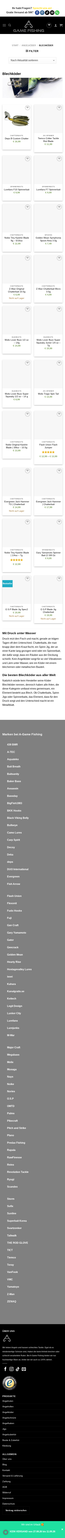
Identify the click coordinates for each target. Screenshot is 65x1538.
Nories (11, 1091)
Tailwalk (12, 1235)
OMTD (11, 1106)
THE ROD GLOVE (17, 1242)
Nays (10, 1076)
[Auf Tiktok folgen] (47, 12)
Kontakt (6, 1470)
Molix (10, 1062)
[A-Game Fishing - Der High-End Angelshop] (28, 26)
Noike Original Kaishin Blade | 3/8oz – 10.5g (17, 446)
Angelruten (7, 1401)
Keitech (11, 998)
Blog (4, 1464)
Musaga (12, 1069)
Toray (10, 1264)
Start (15, 45)
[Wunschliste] (49, 25)
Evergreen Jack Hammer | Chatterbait (48, 503)
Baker (10, 781)
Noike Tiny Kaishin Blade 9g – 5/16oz (16, 239)
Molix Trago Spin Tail (48, 394)
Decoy (11, 847)
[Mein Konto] (55, 25)
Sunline (11, 1213)
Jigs (4, 1429)
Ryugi (10, 1179)
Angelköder (29, 45)
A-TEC (11, 752)
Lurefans (12, 1020)
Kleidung (6, 1445)
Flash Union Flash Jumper (48, 446)
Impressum (8, 1498)
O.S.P (10, 1098)
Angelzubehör (9, 1434)
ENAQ (12, 1301)
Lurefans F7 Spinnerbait (48, 189)
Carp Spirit (13, 840)
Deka (10, 854)
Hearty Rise (14, 962)
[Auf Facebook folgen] (37, 12)
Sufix (10, 1206)
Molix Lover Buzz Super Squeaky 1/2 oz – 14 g (17, 395)
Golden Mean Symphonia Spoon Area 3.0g (48, 239)
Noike (10, 1084)
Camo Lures (14, 832)
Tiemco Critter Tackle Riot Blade (48, 139)
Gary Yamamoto (16, 932)
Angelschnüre (9, 1417)
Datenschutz (8, 1503)
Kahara (11, 984)
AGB (4, 1487)
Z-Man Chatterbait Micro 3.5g (48, 290)
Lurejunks (13, 1028)
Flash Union (14, 896)
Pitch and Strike (16, 1128)
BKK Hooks (14, 810)
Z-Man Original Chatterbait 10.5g (16, 290)
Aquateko (13, 759)
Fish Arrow (13, 884)
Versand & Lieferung (12, 1475)
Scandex (12, 1186)
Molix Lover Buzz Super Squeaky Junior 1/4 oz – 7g (48, 343)
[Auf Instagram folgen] (42, 12)
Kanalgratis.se (15, 991)
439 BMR (12, 744)
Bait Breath (14, 766)
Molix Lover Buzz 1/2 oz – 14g (17, 341)
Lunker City (14, 1013)
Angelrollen (8, 1406)
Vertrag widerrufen (16, 1510)
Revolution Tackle (18, 1172)
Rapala (11, 1150)
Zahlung (6, 1481)
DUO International (17, 869)
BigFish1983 (14, 803)
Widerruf (6, 1492)
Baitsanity (13, 774)
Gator (10, 940)
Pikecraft (12, 1120)
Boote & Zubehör (10, 1440)
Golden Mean (15, 954)
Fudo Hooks (14, 910)
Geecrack (12, 947)
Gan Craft (12, 925)
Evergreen (13, 876)
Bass (18, 781)
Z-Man (11, 1294)
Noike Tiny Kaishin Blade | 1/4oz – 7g (16, 554)
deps (10, 862)
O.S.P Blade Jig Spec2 (16, 609)
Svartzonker (14, 1228)
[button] (4, 25)
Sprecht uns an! (42, 8)
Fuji (9, 918)
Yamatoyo (13, 1286)
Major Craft (13, 1047)
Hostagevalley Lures (19, 969)
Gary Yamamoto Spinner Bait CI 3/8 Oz (48, 554)
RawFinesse (14, 1157)
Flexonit (12, 903)
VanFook (12, 1272)
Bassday (12, 796)
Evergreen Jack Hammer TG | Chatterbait (16, 503)
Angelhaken (8, 1423)
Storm (10, 1199)
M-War (11, 1035)
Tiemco (11, 1257)
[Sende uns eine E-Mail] (52, 12)
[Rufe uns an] (57, 12)
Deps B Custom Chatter (17, 138)
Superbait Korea (17, 1220)
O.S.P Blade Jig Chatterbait (48, 610)
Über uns (7, 1459)
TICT (10, 1250)
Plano (10, 1135)
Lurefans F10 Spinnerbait (16, 189)
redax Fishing (17, 1142)
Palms (11, 1113)
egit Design (15, 1006)
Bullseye (12, 825)
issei (10, 976)
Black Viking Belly (18, 818)
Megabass (13, 1054)
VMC (10, 1279)
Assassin (12, 788)
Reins (10, 1164)
